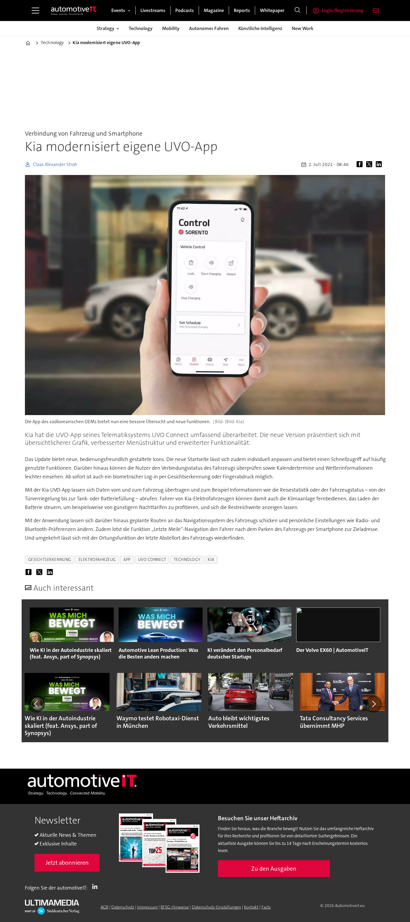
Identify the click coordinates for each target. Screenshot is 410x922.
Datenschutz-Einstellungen (216, 907)
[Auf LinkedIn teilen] (379, 164)
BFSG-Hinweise (175, 907)
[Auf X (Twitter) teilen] (370, 164)
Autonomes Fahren (209, 28)
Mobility (170, 28)
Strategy (105, 28)
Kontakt (251, 907)
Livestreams (152, 10)
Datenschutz (122, 907)
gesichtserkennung (49, 559)
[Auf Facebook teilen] (360, 164)
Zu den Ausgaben (274, 868)
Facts (266, 907)
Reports (242, 10)
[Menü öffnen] (35, 10)
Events (118, 10)
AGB (104, 907)
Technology (140, 28)
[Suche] (297, 11)
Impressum (147, 907)
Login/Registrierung (342, 10)
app (127, 559)
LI (96, 887)
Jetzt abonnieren (67, 862)
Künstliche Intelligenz (260, 28)
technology (187, 559)
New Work (302, 28)
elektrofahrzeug (97, 559)
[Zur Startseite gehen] (74, 10)
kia (211, 559)
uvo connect (152, 559)
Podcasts (184, 10)
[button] (36, 704)
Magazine (214, 10)
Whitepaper (272, 10)
